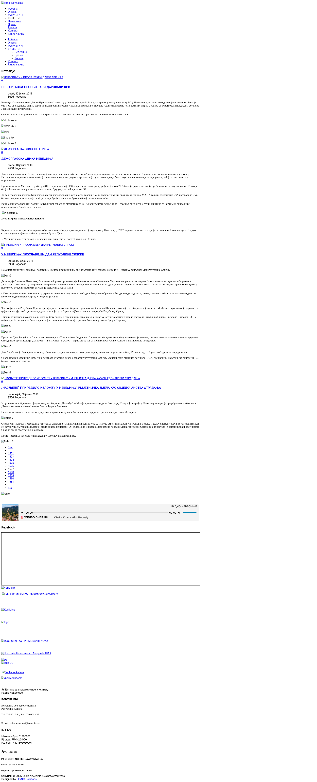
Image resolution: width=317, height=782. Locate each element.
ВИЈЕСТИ (14, 48)
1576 (11, 466)
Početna (13, 39)
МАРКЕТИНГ (16, 45)
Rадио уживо (16, 64)
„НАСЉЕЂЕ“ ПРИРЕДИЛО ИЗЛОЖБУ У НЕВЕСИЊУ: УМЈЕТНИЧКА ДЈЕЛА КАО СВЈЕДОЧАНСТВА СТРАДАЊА (81, 388)
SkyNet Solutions (27, 779)
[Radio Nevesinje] (12, 2)
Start (10, 447)
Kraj (10, 488)
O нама (12, 42)
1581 (11, 481)
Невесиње (21, 52)
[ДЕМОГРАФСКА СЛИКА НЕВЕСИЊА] (25, 149)
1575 (11, 462)
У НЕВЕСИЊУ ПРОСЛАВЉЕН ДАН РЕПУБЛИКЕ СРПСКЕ (42, 254)
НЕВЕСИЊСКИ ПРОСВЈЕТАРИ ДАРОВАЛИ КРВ (35, 87)
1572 (11, 453)
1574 (11, 459)
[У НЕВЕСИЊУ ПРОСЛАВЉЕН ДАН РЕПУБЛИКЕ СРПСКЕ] (37, 244)
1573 (11, 456)
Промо (19, 55)
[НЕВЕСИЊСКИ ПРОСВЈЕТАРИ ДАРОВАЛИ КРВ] (32, 77)
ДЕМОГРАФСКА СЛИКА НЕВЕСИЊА (27, 159)
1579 (11, 475)
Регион (19, 58)
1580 (11, 478)
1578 (11, 472)
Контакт (13, 61)
